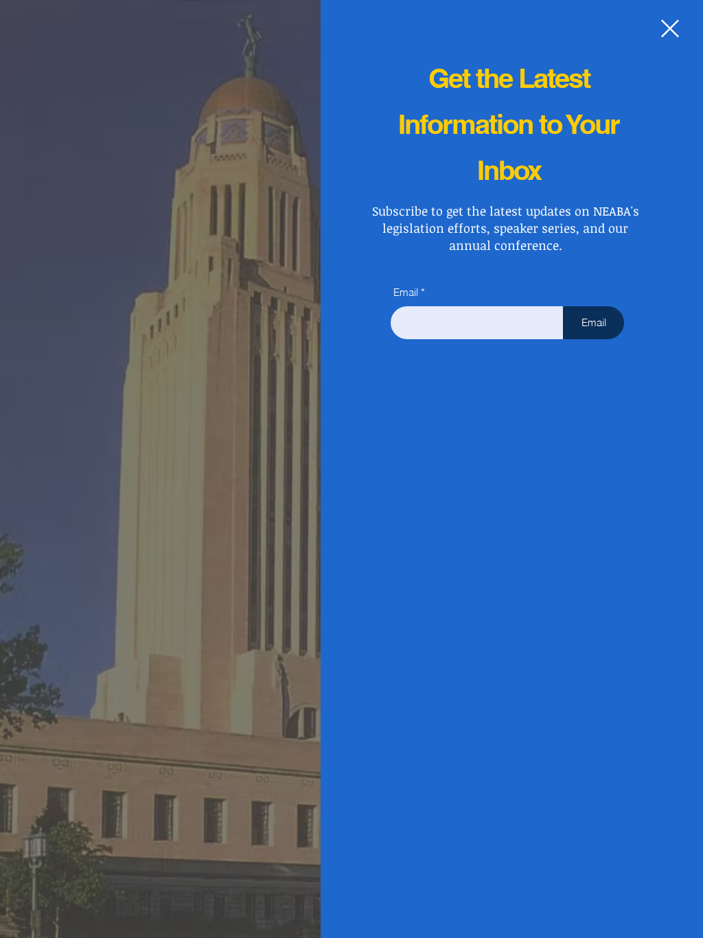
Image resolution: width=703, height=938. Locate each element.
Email (405, 292)
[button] (670, 28)
